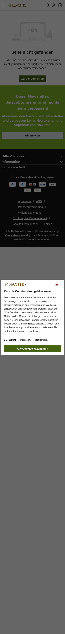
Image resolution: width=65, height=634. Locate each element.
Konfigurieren (41, 340)
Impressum (25, 340)
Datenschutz (10, 340)
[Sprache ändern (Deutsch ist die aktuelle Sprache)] (58, 284)
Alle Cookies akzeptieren (32, 348)
